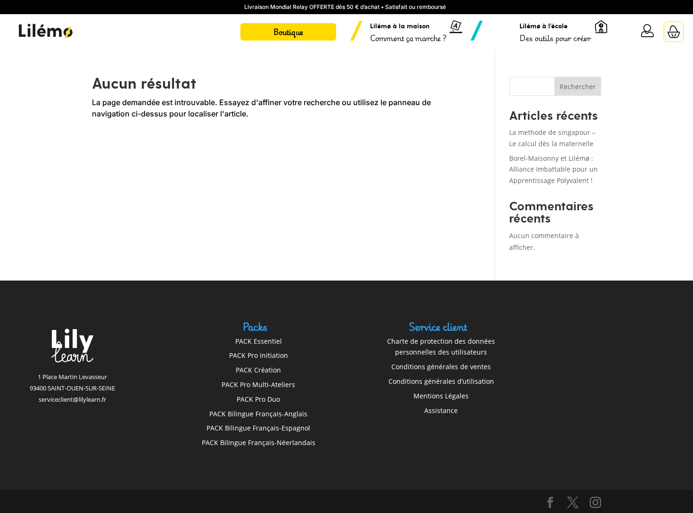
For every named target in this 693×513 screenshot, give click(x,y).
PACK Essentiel (258, 341)
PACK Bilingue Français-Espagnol (258, 427)
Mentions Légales (441, 395)
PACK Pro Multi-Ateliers (258, 384)
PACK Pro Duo (258, 399)
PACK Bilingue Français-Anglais (258, 413)
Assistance (441, 410)
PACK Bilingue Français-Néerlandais (258, 442)
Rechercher (578, 86)
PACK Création (258, 369)
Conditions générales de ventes (441, 366)
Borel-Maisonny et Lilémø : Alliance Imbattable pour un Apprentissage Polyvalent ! (553, 169)
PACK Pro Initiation (258, 355)
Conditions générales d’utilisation (441, 381)
